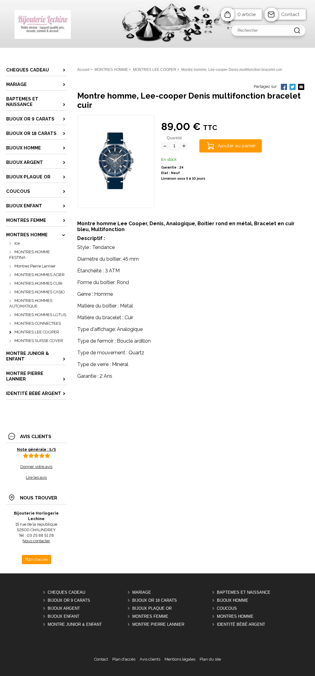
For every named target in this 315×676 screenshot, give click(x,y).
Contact (290, 14)
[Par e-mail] (301, 87)
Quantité (174, 138)
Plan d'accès (123, 659)
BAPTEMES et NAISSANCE (243, 592)
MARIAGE (141, 592)
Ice (17, 243)
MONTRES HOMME (235, 616)
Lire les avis (36, 477)
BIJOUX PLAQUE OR (152, 608)
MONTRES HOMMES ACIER (39, 274)
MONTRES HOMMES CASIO (39, 292)
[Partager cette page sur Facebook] (284, 87)
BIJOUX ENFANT (63, 616)
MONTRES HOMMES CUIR (38, 283)
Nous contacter (36, 541)
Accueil (83, 69)
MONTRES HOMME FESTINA (29, 255)
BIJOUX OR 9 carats (69, 600)
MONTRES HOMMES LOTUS (40, 314)
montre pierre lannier (158, 624)
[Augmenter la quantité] (184, 146)
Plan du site (210, 659)
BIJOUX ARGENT (64, 608)
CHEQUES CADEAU (66, 592)
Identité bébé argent (241, 624)
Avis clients (150, 659)
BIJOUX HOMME (232, 600)
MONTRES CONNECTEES (37, 323)
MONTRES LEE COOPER (36, 332)
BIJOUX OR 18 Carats (154, 600)
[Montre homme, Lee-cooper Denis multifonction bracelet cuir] (116, 198)
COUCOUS (227, 608)
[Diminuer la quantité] (165, 146)
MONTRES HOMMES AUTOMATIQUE (30, 303)
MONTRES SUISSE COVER (38, 340)
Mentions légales (180, 659)
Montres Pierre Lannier (35, 266)
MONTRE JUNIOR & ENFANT (75, 624)
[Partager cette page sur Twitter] (292, 87)
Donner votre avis (36, 466)
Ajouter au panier (237, 146)
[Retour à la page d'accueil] (157, 46)
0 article (246, 14)
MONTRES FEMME (150, 616)
